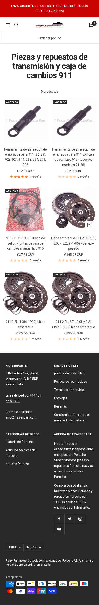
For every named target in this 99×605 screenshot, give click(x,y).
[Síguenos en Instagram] (80, 519)
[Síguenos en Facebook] (59, 519)
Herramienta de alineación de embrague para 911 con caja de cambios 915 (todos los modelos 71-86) (73, 157)
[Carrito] (91, 25)
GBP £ (12, 547)
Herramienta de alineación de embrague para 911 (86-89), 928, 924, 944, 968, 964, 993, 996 (25, 157)
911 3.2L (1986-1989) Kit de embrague (25, 324)
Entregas (60, 398)
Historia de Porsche (20, 442)
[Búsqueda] (16, 25)
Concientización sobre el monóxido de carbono (72, 417)
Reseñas (60, 406)
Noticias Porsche (18, 464)
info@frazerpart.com (21, 417)
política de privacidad (69, 373)
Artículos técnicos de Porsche (21, 452)
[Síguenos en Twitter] (69, 519)
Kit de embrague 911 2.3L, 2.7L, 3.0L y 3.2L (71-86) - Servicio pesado (73, 243)
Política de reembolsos (70, 381)
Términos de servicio (69, 390)
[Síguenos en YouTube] (59, 529)
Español (31, 547)
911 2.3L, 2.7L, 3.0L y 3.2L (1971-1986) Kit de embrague (73, 324)
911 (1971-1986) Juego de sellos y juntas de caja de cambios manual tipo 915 (25, 243)
